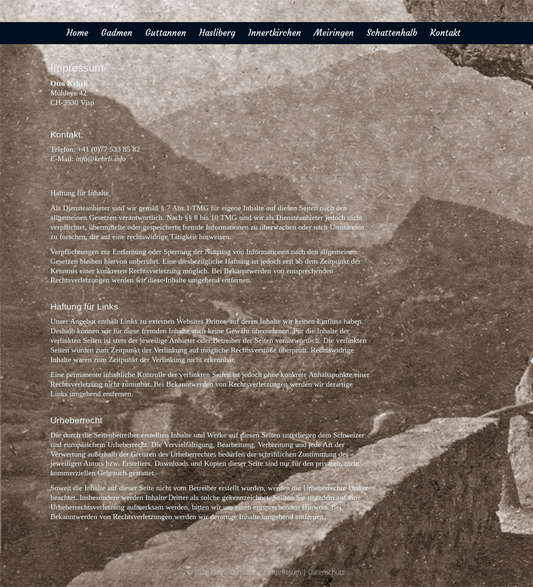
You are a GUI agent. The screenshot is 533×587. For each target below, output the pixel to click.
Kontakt (445, 32)
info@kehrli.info (101, 159)
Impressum (284, 572)
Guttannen (165, 32)
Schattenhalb (392, 32)
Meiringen (334, 32)
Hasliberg (217, 32)
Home (77, 32)
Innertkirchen (274, 32)
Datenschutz (326, 572)
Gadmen (116, 32)
